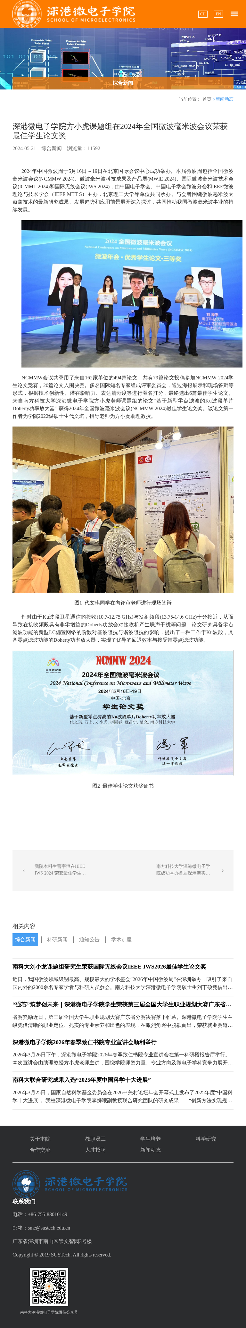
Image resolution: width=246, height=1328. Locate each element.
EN (218, 14)
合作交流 (40, 1150)
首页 (206, 99)
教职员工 (95, 1139)
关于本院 (40, 1139)
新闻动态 (150, 1150)
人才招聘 (95, 1150)
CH (203, 14)
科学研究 (206, 1139)
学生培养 (150, 1139)
